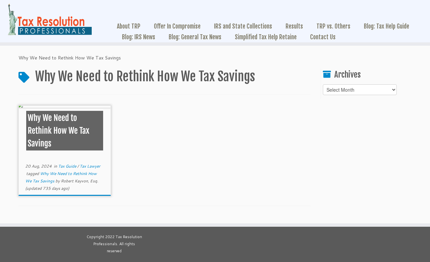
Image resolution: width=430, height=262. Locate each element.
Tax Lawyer (90, 166)
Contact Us (323, 37)
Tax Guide (67, 166)
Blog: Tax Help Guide (386, 26)
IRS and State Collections (243, 26)
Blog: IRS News (138, 37)
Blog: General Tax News (195, 37)
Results (294, 26)
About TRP (128, 26)
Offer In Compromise (177, 26)
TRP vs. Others (333, 26)
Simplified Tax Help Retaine (266, 37)
